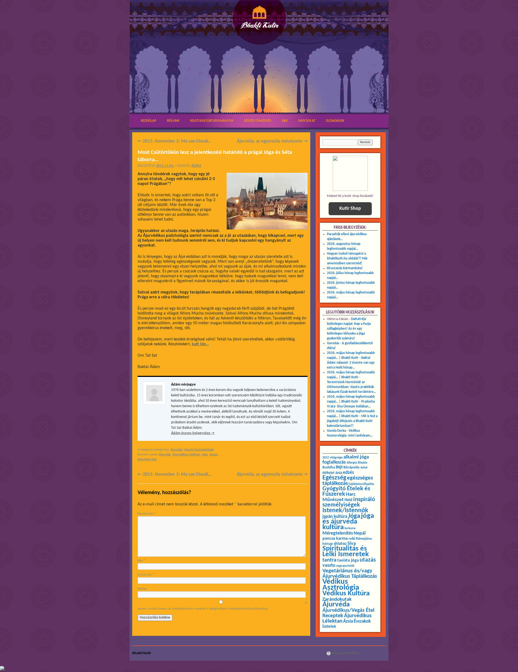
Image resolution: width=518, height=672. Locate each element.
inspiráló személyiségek (348, 502)
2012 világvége (332, 457)
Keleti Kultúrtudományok (211, 121)
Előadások (335, 121)
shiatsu (340, 544)
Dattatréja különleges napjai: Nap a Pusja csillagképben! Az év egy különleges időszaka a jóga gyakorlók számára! (349, 328)
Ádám (196, 166)
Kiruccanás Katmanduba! (345, 268)
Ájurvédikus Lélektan (186, 454)
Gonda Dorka (336, 431)
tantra (329, 560)
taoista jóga (348, 560)
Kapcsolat (306, 121)
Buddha (328, 467)
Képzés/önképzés (257, 121)
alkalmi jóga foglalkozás (345, 460)
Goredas (333, 343)
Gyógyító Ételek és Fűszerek (346, 491)
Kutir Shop (350, 208)
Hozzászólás (147, 513)
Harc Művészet (339, 497)
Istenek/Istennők (345, 510)
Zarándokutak (337, 599)
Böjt (339, 467)
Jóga (205, 454)
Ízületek (329, 626)
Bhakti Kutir (141, 653)
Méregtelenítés (337, 533)
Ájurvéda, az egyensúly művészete (272, 141)
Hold (348, 500)
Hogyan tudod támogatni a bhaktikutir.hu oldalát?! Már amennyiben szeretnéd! (347, 258)
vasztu (328, 565)
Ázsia (348, 621)
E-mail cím (146, 574)
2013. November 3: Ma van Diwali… (174, 141)
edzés (348, 473)
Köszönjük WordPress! (347, 653)
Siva (351, 543)
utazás (213, 454)
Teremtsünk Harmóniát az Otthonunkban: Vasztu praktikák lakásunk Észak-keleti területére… (351, 387)
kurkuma (350, 528)
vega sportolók (345, 566)
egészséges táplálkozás (347, 480)
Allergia (352, 462)
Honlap (142, 588)
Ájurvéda (176, 449)
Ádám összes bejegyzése (192, 433)
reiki (352, 539)
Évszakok (362, 621)
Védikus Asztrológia (340, 585)
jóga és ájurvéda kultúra (348, 521)
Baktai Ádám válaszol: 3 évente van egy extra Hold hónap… (350, 362)
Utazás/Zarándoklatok (199, 449)
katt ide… (200, 344)
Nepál (360, 533)
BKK (285, 121)
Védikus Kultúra (346, 593)
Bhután (362, 462)
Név (141, 560)
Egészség (334, 478)
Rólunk (173, 121)
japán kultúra (334, 517)
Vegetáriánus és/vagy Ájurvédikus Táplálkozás (349, 573)
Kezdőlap (148, 121)
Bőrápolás (351, 467)
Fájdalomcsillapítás (361, 484)
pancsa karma (335, 538)
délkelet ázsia (332, 473)
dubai (363, 467)
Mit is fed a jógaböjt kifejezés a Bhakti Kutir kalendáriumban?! (352, 421)
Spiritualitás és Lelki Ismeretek (345, 551)
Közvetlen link (147, 459)
